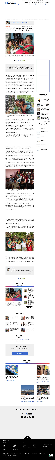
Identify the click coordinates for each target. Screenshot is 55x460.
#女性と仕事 (27, 339)
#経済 (48, 381)
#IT (8, 380)
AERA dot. (14, 446)
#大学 (40, 381)
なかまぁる (24, 446)
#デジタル (38, 401)
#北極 (26, 401)
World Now (21, 4)
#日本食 (11, 380)
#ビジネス (16, 339)
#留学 (42, 381)
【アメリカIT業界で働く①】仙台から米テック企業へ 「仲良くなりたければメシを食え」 (12, 377)
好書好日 (24, 445)
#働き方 (7, 380)
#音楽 (37, 382)
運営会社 (4, 455)
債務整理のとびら (15, 449)
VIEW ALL (29, 307)
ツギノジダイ (35, 445)
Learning (42, 4)
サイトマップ (13, 453)
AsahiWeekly (45, 446)
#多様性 (14, 380)
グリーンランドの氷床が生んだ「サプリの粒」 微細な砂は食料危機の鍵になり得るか (27, 398)
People (27, 4)
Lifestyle (32, 4)
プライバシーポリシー (34, 453)
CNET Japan (15, 442)
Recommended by (46, 121)
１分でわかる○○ (47, 2)
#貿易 (24, 401)
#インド (12, 339)
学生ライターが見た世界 (35, 2)
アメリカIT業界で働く (27, 2)
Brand (47, 4)
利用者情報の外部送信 (42, 453)
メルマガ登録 (20, 353)
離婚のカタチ (5, 449)
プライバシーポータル (26, 453)
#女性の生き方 (21, 339)
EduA (4, 445)
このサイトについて (6, 453)
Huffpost (14, 445)
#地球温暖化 (29, 401)
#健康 (22, 401)
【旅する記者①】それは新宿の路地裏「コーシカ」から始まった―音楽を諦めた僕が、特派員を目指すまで (43, 378)
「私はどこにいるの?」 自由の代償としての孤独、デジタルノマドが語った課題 (43, 398)
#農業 (33, 401)
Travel (37, 4)
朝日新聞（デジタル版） (6, 442)
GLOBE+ (10, 2)
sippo (24, 442)
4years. (34, 442)
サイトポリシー (18, 453)
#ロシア (38, 381)
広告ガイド (9, 455)
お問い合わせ (14, 455)
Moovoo (4, 446)
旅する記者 (41, 2)
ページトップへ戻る (27, 439)
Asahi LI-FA (34, 446)
